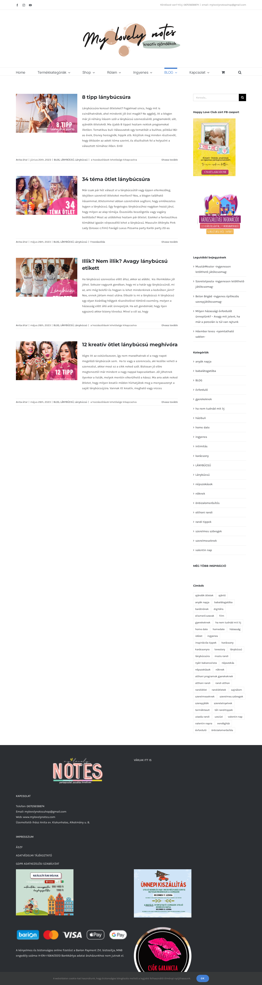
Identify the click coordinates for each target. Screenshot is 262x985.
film (221, 615)
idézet (198, 635)
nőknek (200, 493)
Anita (19, 159)
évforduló (201, 389)
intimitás (201, 446)
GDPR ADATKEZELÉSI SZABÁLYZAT (37, 863)
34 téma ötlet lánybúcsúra (116, 179)
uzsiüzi (219, 716)
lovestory (219, 649)
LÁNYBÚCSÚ (67, 159)
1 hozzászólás (97, 241)
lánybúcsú (236, 649)
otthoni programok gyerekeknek (214, 676)
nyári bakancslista (206, 662)
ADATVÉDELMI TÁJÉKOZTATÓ (34, 855)
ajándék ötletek (204, 595)
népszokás (228, 662)
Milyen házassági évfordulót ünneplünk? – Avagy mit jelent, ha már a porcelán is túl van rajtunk (217, 316)
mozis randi (221, 656)
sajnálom (236, 689)
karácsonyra (202, 649)
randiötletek (219, 689)
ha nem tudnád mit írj (210, 408)
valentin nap (203, 550)
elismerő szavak (204, 615)
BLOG (57, 159)
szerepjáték (202, 703)
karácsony (202, 456)
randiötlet (201, 689)
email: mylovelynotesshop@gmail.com (224, 4)
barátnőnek (202, 609)
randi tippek (203, 522)
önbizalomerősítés (207, 503)
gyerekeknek (203, 399)
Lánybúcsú (81, 159)
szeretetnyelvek (223, 703)
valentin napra (203, 723)
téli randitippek (224, 710)
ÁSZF (19, 847)
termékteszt (202, 710)
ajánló (222, 595)
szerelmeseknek (206, 540)
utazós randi (202, 716)
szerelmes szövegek (208, 531)
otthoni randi (204, 512)
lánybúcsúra (202, 656)
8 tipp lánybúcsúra (106, 97)
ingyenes (201, 437)
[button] (239, 72)
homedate (219, 629)
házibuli (200, 418)
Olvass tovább (169, 159)
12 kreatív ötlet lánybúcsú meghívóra (130, 344)
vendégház (223, 723)
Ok (203, 978)
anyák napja (203, 361)
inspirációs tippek (206, 642)
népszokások (204, 484)
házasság (235, 629)
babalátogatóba (205, 371)
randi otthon (222, 683)
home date (202, 427)
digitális (218, 609)
